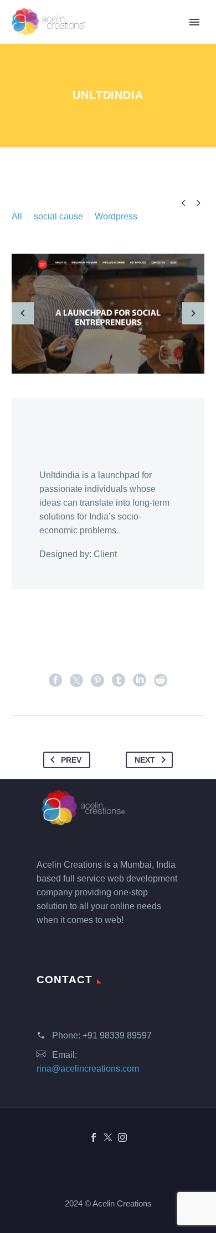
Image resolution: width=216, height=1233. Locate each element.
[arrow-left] (23, 314)
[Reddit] (160, 680)
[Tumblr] (118, 680)
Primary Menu (194, 22)
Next (145, 759)
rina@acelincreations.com (88, 1068)
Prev (71, 759)
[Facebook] (55, 680)
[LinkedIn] (139, 680)
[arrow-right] (193, 314)
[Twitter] (76, 680)
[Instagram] (122, 1137)
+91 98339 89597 (117, 1035)
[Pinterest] (97, 680)
